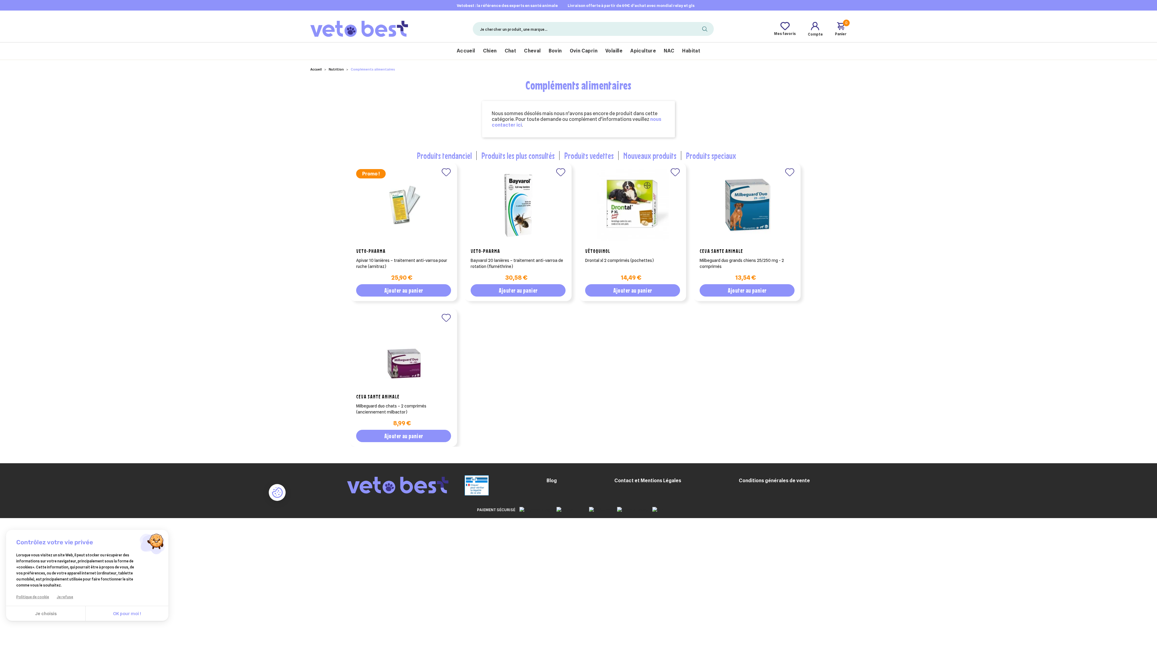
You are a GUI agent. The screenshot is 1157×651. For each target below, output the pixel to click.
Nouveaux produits (649, 155)
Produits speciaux (711, 155)
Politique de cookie (32, 597)
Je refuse (65, 597)
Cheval (532, 51)
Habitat (691, 51)
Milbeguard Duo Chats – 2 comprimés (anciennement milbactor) (391, 409)
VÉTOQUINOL (597, 251)
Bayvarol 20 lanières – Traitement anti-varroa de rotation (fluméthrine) (517, 263)
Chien (490, 51)
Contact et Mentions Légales (647, 480)
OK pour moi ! (127, 613)
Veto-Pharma (371, 251)
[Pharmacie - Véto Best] (359, 28)
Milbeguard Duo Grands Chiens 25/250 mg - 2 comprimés (742, 263)
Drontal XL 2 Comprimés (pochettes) (619, 260)
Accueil (466, 51)
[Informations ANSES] (469, 485)
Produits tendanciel (444, 155)
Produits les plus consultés (518, 155)
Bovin (555, 51)
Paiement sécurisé (496, 509)
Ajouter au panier (403, 290)
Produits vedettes (589, 155)
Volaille (613, 51)
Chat (510, 51)
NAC (669, 51)
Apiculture (643, 51)
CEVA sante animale (721, 251)
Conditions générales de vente (774, 480)
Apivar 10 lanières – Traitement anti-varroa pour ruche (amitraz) (401, 263)
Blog (552, 480)
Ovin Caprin (583, 51)
